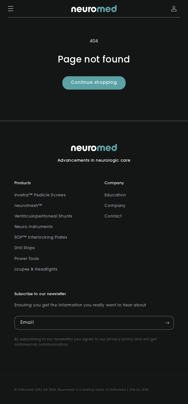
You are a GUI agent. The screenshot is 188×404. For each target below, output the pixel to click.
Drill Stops (24, 248)
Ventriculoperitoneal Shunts (43, 216)
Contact (113, 216)
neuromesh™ (28, 206)
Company (115, 206)
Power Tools (26, 259)
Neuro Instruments (33, 227)
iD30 (145, 390)
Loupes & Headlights (35, 269)
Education (115, 195)
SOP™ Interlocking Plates (40, 238)
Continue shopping (94, 83)
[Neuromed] (94, 8)
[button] (10, 8)
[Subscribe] (167, 322)
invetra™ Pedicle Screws (40, 195)
